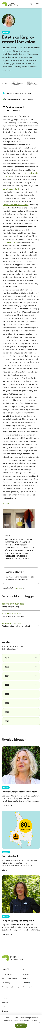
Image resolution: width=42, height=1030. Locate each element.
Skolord (5, 1011)
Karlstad (29, 550)
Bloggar (8, 83)
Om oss (5, 998)
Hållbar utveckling (14, 550)
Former (6, 503)
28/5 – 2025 (12, 242)
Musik (26, 553)
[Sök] (31, 4)
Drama (29, 539)
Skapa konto (18, 588)
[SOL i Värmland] (21, 830)
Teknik (26, 559)
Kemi (7, 553)
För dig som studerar (10, 978)
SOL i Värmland (10, 856)
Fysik (32, 548)
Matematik (16, 553)
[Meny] (37, 4)
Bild (6, 539)
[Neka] (39, 1022)
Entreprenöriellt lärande (17, 542)
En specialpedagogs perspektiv (18, 920)
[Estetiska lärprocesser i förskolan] (21, 765)
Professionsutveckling (16, 556)
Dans (21, 539)
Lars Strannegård (11, 189)
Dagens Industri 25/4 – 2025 (15, 205)
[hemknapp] (2, 83)
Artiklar (26, 974)
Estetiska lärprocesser (16, 545)
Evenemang (27, 987)
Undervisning (7, 974)
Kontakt (5, 1003)
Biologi (13, 539)
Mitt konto (6, 1007)
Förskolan (22, 548)
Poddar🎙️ (27, 983)
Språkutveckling (13, 559)
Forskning (10, 548)
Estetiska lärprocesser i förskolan (17, 83)
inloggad (23, 577)
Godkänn (21, 1026)
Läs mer (5, 805)
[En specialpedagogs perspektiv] (21, 894)
